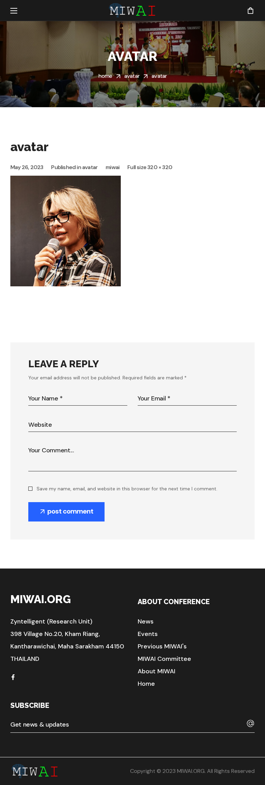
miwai (112, 167)
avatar (131, 76)
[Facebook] (13, 677)
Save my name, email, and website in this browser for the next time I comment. (127, 489)
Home (105, 76)
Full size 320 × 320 (149, 167)
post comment (70, 511)
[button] (250, 10)
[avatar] (65, 180)
